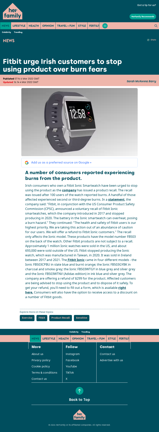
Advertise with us (111, 360)
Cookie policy (41, 366)
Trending (18, 32)
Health (34, 25)
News (5, 25)
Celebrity (6, 32)
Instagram (73, 354)
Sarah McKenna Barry (141, 81)
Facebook (72, 360)
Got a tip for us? (146, 5)
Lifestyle (19, 25)
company (69, 190)
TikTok (70, 372)
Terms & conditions (44, 372)
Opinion (48, 25)
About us (37, 354)
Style (82, 25)
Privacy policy (41, 360)
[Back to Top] (79, 391)
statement (116, 199)
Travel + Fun (66, 25)
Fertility (95, 25)
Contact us (39, 379)
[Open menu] (105, 25)
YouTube (71, 366)
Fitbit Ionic (76, 260)
